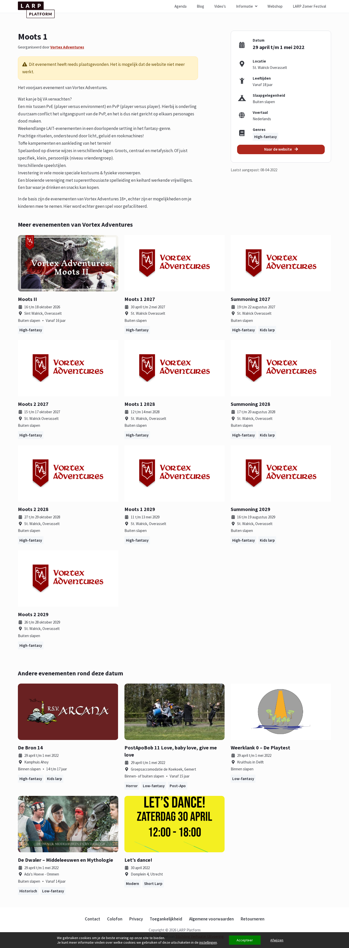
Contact (92, 919)
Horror (132, 785)
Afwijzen (276, 940)
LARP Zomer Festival (309, 6)
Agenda (181, 6)
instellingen (208, 942)
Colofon (114, 919)
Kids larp (267, 329)
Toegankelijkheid (166, 919)
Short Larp (153, 883)
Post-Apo (178, 785)
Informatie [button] (244, 6)
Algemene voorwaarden (211, 919)
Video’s (220, 6)
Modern (132, 883)
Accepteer (245, 940)
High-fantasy (265, 136)
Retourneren (252, 919)
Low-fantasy (154, 785)
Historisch (28, 891)
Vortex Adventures (67, 47)
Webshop (275, 6)
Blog (200, 6)
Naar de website (278, 149)
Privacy (136, 919)
